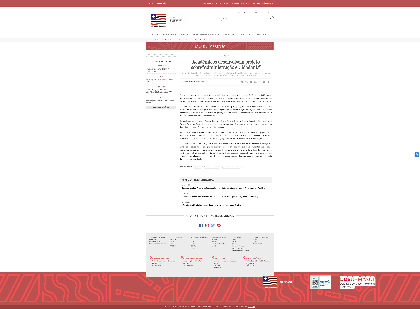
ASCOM (214, 246)
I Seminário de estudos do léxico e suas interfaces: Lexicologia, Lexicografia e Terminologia (220, 196)
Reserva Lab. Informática (240, 250)
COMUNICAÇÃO (229, 34)
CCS (192, 250)
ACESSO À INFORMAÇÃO (266, 3)
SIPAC (220, 3)
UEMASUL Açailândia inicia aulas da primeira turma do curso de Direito (211, 205)
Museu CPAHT (257, 244)
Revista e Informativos (219, 244)
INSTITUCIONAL (168, 34)
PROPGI (172, 242)
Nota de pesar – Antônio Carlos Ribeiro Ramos (160, 101)
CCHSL (193, 244)
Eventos (214, 242)
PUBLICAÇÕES (246, 34)
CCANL (193, 248)
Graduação (153, 239)
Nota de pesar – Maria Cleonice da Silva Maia (160, 80)
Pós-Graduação (154, 242)
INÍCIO (156, 34)
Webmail (235, 244)
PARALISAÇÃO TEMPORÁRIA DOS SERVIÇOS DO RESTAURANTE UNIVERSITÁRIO (158, 70)
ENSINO (183, 34)
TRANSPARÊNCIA (238, 3)
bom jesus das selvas (211, 167)
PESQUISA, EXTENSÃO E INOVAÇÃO (204, 34)
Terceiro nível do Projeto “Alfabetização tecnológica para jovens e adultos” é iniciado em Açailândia (224, 188)
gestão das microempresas (231, 167)
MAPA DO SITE (209, 3)
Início (149, 40)
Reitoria (255, 242)
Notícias (158, 40)
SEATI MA (251, 307)
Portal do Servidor (238, 246)
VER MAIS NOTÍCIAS (162, 107)
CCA (192, 239)
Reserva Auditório (238, 248)
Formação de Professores (158, 244)
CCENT (193, 242)
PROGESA (173, 244)
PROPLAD (173, 239)
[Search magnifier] (271, 18)
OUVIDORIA (251, 3)
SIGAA (227, 3)
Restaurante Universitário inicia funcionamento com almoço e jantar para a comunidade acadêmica (159, 91)
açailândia (197, 167)
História (255, 239)
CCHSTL (193, 246)
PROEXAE (173, 246)
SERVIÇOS (260, 34)
